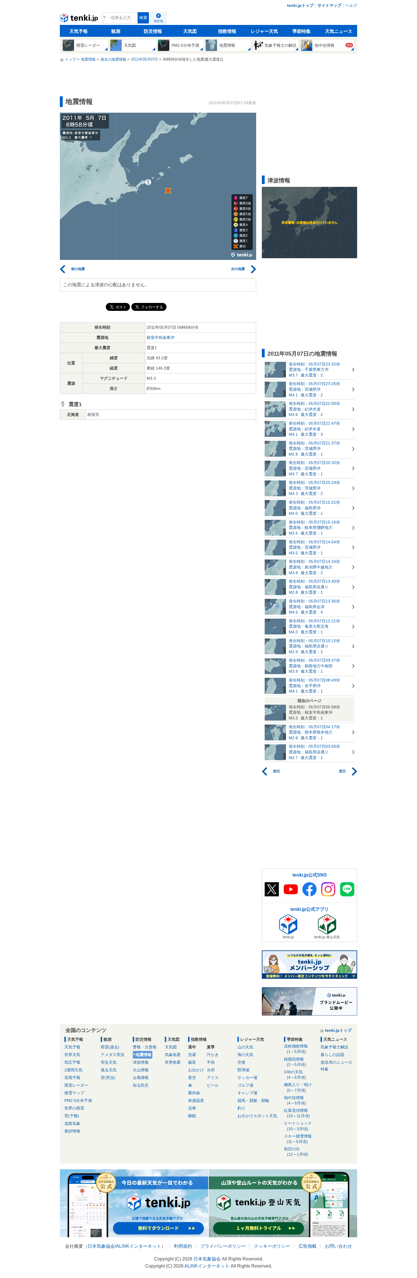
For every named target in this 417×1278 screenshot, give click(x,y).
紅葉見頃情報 (297, 1113)
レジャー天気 (264, 31)
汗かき (213, 1054)
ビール (213, 1085)
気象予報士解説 (334, 1047)
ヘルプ (351, 5)
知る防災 (141, 1085)
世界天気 (72, 1054)
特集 (324, 1069)
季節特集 (301, 31)
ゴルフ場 (245, 1085)
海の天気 (245, 1054)
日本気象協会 (101, 1246)
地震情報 (143, 1054)
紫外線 (194, 1093)
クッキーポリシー (272, 1246)
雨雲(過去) (110, 1047)
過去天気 (109, 1070)
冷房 (211, 1070)
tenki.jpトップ (300, 5)
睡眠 (192, 1116)
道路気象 (72, 1123)
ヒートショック (298, 1126)
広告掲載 (307, 1246)
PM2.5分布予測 (78, 1100)
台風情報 (141, 1077)
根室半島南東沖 (160, 337)
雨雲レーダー (76, 1085)
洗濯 (192, 1054)
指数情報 (227, 31)
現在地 (158, 21)
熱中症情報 (295, 1100)
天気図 (190, 31)
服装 (192, 1062)
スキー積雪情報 (298, 1139)
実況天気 (109, 1062)
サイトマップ (329, 5)
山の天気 (245, 1047)
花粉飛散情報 (296, 1049)
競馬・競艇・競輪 (253, 1100)
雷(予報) (71, 1116)
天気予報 (79, 31)
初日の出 (296, 1152)
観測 (115, 31)
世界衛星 (173, 1062)
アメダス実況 (113, 1054)
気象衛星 (173, 1054)
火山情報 (141, 1070)
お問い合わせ (338, 1246)
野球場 (243, 1070)
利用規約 (183, 1246)
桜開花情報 (295, 1062)
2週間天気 (73, 1070)
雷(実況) (108, 1077)
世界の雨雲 (74, 1108)
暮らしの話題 (332, 1054)
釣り (241, 1108)
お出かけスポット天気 (257, 1116)
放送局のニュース (336, 1062)
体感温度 (196, 1100)
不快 (211, 1062)
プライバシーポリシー (223, 1246)
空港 (241, 1062)
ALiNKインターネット (138, 1246)
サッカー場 (247, 1077)
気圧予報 (72, 1062)
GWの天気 (295, 1075)
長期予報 (72, 1077)
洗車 (192, 1108)
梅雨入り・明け (298, 1087)
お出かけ (196, 1070)
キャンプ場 (247, 1093)
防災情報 (153, 31)
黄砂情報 (72, 1131)
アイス (213, 1077)
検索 (143, 18)
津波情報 (141, 1062)
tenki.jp (79, 19)
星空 (192, 1077)
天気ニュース (338, 31)
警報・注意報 (145, 1047)
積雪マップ (74, 1093)
